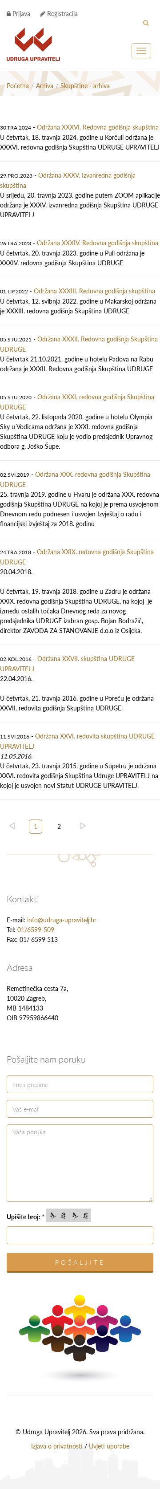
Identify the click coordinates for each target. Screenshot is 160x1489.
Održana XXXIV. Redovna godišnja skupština (97, 243)
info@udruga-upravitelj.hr (61, 920)
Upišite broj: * (25, 1217)
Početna (18, 85)
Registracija (61, 13)
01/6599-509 (35, 929)
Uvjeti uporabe (109, 1446)
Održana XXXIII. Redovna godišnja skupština (94, 291)
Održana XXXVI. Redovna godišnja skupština (98, 127)
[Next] (83, 826)
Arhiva (44, 85)
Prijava (20, 13)
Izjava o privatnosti (57, 1446)
